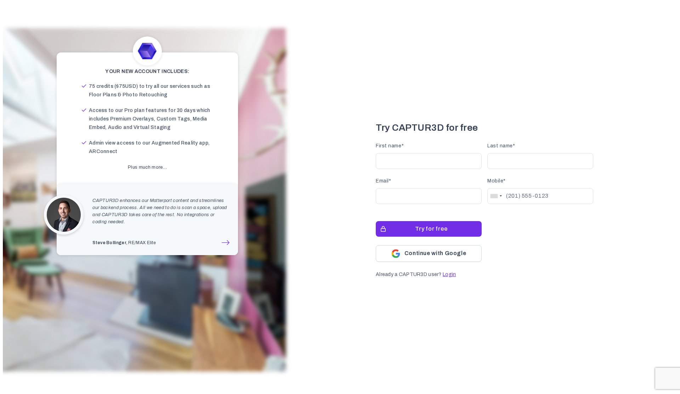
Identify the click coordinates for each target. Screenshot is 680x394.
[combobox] (496, 196)
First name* (390, 145)
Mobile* (496, 181)
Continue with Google (435, 253)
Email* (383, 181)
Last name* (501, 145)
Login (449, 274)
